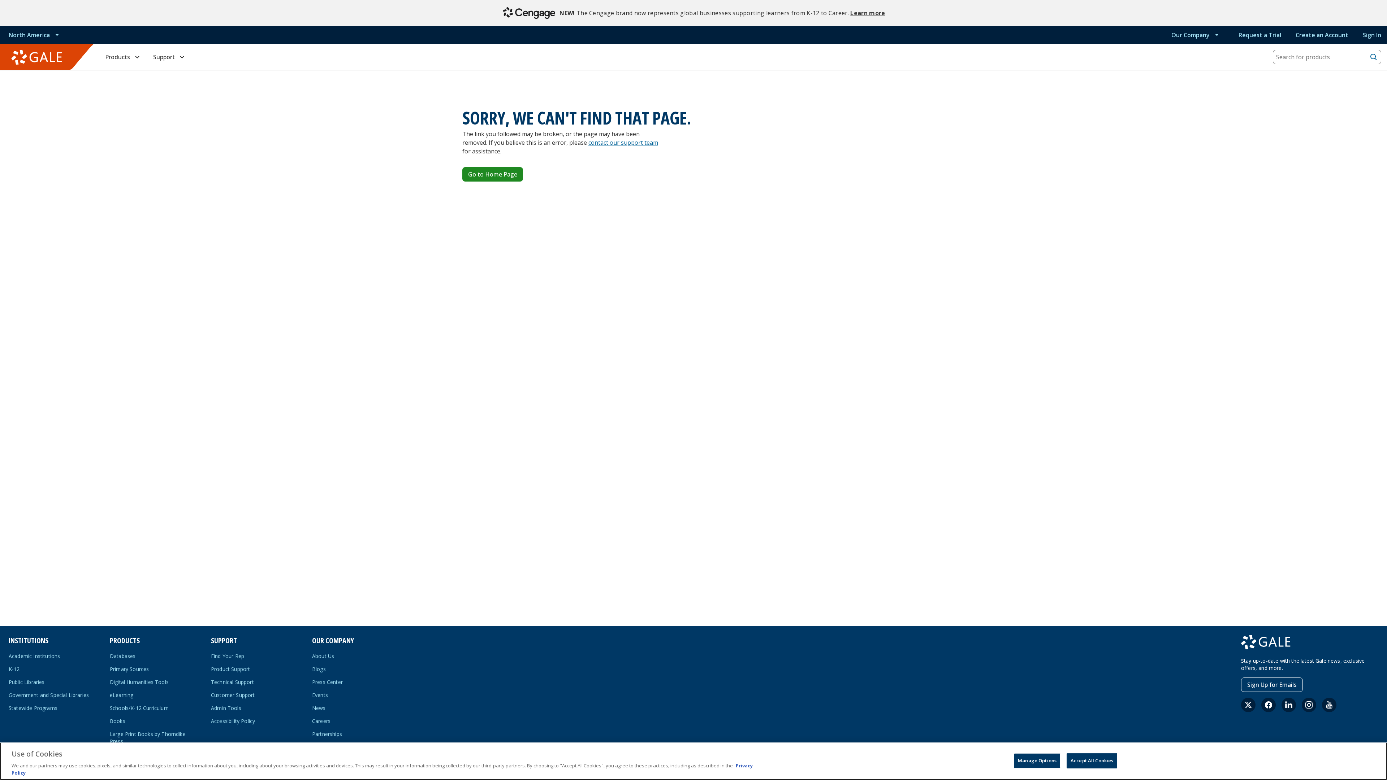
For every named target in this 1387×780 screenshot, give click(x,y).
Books (117, 721)
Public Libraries (27, 682)
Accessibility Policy (233, 721)
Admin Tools (226, 708)
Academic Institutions (34, 656)
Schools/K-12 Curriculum (139, 708)
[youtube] (1329, 705)
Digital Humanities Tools (139, 682)
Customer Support (233, 695)
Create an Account (1322, 35)
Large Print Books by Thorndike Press (148, 738)
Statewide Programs (33, 708)
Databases (122, 656)
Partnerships (327, 734)
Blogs (319, 669)
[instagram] (1309, 705)
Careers (321, 721)
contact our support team (623, 143)
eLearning (121, 695)
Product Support (230, 669)
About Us (323, 656)
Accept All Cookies (1092, 760)
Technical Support (232, 682)
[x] (1248, 705)
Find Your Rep (227, 656)
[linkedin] (1289, 705)
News (319, 708)
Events (320, 695)
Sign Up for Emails (1272, 685)
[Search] (1374, 57)
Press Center (327, 682)
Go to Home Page (492, 174)
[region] (693, 761)
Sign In (1372, 35)
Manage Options (1037, 760)
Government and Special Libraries (49, 695)
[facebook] (1268, 705)
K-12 (14, 669)
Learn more (867, 13)
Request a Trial (1260, 35)
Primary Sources (129, 669)
